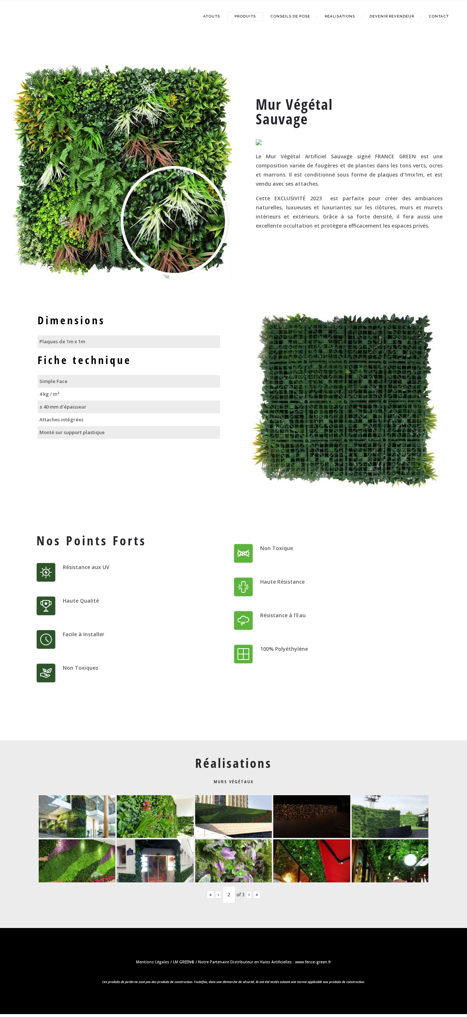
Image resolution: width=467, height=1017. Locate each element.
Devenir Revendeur (392, 16)
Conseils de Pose (290, 16)
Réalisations (340, 16)
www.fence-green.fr (313, 961)
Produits (245, 16)
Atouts (211, 16)
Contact (439, 16)
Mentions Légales (152, 961)
